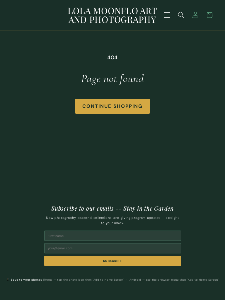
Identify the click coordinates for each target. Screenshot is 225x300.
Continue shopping (112, 106)
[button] (167, 15)
